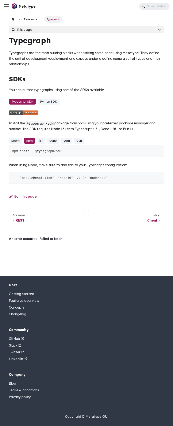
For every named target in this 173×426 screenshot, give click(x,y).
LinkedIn (16, 359)
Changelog (17, 314)
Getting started (21, 294)
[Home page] (13, 19)
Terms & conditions (24, 390)
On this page (22, 29)
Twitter (14, 352)
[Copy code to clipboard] (158, 150)
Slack (13, 345)
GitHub (14, 338)
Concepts (16, 307)
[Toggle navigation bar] (6, 6)
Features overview (24, 300)
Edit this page (25, 196)
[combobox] (154, 6)
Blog (12, 383)
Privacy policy (20, 397)
